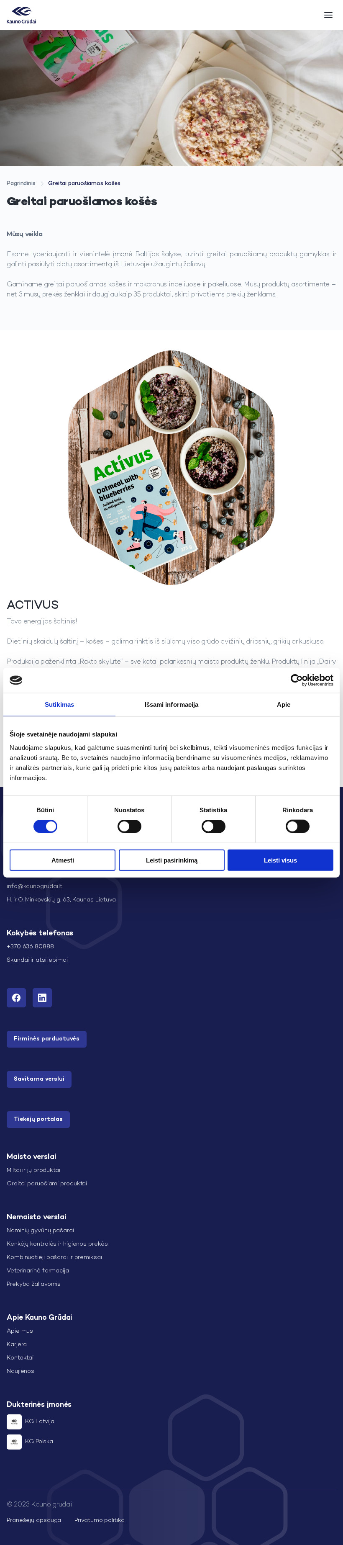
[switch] (129, 826)
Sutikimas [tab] (59, 704)
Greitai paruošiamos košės (84, 183)
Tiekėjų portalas (38, 1119)
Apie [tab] (283, 704)
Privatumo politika (99, 1520)
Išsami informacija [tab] (172, 704)
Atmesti (62, 859)
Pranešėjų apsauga (34, 1520)
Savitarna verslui (39, 1079)
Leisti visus (280, 859)
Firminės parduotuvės (46, 1039)
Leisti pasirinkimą (171, 859)
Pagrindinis (21, 183)
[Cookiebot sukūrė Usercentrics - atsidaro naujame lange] (296, 680)
